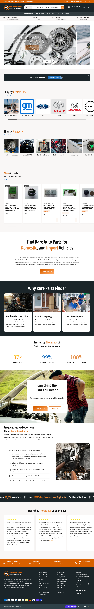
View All (5, 179)
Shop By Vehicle (28, 13)
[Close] (88, 76)
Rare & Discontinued (44, 592)
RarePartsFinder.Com (10, 606)
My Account (87, 1)
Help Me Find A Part (46, 49)
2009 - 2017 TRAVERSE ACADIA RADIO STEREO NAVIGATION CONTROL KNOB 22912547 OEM (30, 208)
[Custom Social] (88, 606)
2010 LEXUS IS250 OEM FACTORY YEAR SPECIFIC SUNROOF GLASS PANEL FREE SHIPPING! (69, 208)
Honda (75, 115)
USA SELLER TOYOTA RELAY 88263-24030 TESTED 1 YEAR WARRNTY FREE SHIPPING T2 (12, 208)
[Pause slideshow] (53, 61)
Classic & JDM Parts (44, 577)
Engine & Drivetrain (58, 155)
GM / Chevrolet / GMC (27, 115)
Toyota (59, 115)
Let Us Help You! (40, 408)
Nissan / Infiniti (43, 588)
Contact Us (55, 408)
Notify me (13, 220)
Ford (43, 115)
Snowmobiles (42, 594)
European (41, 579)
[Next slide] (50, 61)
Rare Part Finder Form (77, 1)
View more (6, 95)
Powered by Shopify (18, 606)
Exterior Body (74, 155)
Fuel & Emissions (61, 585)
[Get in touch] (84, 7)
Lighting (59, 590)
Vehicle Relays (60, 592)
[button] (88, 7)
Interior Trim (60, 588)
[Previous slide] (44, 61)
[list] (47, 18)
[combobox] (48, 7)
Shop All (46, 271)
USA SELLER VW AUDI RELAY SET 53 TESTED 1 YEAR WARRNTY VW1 (49, 207)
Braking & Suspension (11, 155)
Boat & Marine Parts (11, 115)
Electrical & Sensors (43, 155)
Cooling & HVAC (27, 155)
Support (67, 1)
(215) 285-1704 (25, 1)
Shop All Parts (39, 13)
